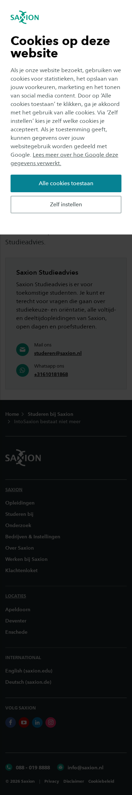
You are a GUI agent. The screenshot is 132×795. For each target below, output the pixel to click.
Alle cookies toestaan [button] (66, 183)
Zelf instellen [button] (66, 204)
